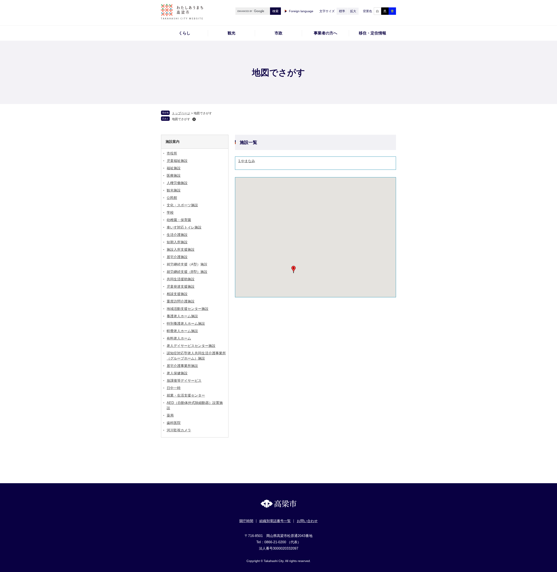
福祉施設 (174, 168)
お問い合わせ (307, 521)
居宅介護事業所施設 (182, 366)
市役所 (172, 153)
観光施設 (174, 190)
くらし (184, 33)
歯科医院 (174, 423)
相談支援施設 (177, 294)
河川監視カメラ (179, 430)
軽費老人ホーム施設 (182, 331)
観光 (231, 33)
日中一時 (174, 388)
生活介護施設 (177, 235)
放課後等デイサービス (184, 380)
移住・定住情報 (372, 33)
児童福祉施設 (177, 161)
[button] (293, 269)
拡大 (353, 11)
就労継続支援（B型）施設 (187, 272)
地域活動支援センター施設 (187, 309)
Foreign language (301, 11)
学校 (170, 212)
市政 (278, 33)
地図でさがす (181, 119)
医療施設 (174, 175)
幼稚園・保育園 (179, 220)
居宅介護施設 (177, 257)
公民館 (172, 198)
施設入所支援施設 (181, 249)
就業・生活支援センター (186, 395)
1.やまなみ (246, 161)
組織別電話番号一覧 (275, 521)
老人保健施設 (177, 373)
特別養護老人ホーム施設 (186, 323)
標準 (342, 11)
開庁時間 (246, 521)
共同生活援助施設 (181, 279)
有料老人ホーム (179, 338)
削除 (194, 119)
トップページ (181, 113)
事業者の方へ (325, 33)
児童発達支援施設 (181, 286)
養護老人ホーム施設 (182, 316)
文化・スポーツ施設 (182, 205)
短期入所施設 (177, 242)
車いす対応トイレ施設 (184, 227)
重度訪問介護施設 (181, 301)
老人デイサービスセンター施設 (191, 346)
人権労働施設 (177, 183)
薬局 (170, 415)
